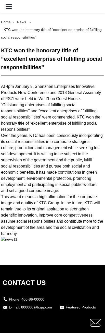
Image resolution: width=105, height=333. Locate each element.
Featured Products (81, 307)
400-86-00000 (32, 299)
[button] (8, 6)
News (21, 22)
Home (6, 22)
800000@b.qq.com (36, 307)
